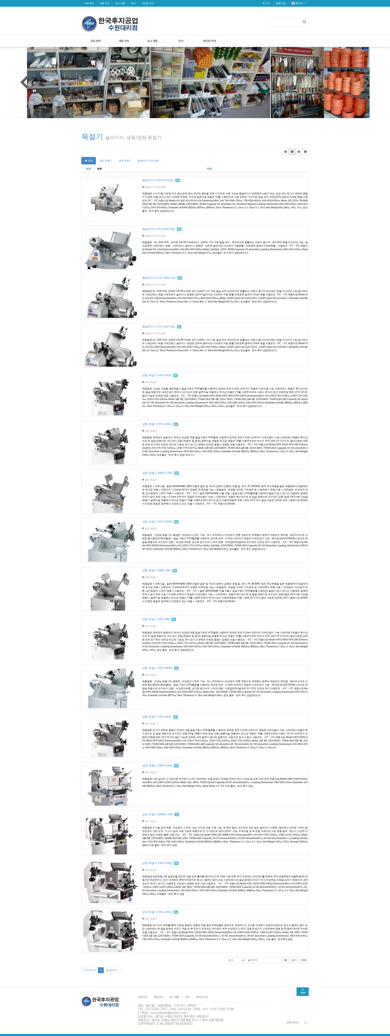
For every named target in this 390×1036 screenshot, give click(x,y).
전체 (90, 160)
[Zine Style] (292, 152)
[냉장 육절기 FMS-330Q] (110, 882)
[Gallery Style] (305, 152)
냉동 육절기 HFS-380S (156, 716)
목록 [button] (304, 960)
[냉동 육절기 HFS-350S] (110, 394)
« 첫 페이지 (89, 970)
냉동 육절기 (125, 160)
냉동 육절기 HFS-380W (157, 668)
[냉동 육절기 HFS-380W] (110, 686)
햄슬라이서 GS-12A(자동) (158, 326)
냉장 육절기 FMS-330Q (157, 863)
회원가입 (281, 3)
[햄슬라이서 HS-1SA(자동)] (110, 247)
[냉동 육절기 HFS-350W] (110, 540)
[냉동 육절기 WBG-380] (110, 589)
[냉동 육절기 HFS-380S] (110, 735)
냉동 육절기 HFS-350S (156, 375)
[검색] (304, 22)
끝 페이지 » (112, 970)
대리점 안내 (148, 3)
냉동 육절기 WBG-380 (156, 570)
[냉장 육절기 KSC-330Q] (110, 930)
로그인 (266, 3)
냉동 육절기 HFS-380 (156, 619)
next (366, 82)
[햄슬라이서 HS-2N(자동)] (110, 199)
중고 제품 (120, 3)
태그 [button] (294, 960)
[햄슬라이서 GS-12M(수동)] (110, 296)
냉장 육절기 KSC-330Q (157, 911)
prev (24, 82)
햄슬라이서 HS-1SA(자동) (158, 228)
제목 (209, 168)
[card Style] (298, 152)
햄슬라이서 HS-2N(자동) (157, 180)
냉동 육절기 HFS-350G (157, 424)
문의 (133, 3)
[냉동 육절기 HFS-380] (110, 638)
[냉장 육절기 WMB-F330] (110, 833)
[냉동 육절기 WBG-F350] (110, 491)
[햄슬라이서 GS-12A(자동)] (110, 345)
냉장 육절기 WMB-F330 (157, 814)
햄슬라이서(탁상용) (148, 160)
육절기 (92, 136)
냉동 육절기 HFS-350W (157, 521)
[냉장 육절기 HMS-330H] (110, 784)
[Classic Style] (285, 152)
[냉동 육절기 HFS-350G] (110, 443)
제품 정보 (104, 3)
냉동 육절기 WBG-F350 (157, 472)
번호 (88, 168)
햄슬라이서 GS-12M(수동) (159, 277)
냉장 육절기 (105, 160)
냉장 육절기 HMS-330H (157, 765)
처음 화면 (89, 3)
